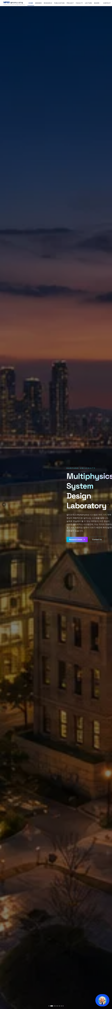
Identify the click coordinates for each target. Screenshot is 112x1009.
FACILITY (79, 3)
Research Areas (75, 539)
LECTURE (88, 3)
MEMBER (38, 3)
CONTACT (107, 3)
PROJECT (70, 3)
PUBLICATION (59, 3)
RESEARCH (48, 3)
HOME (31, 3)
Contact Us (97, 539)
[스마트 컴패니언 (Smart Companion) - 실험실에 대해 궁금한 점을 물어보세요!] (102, 1000)
